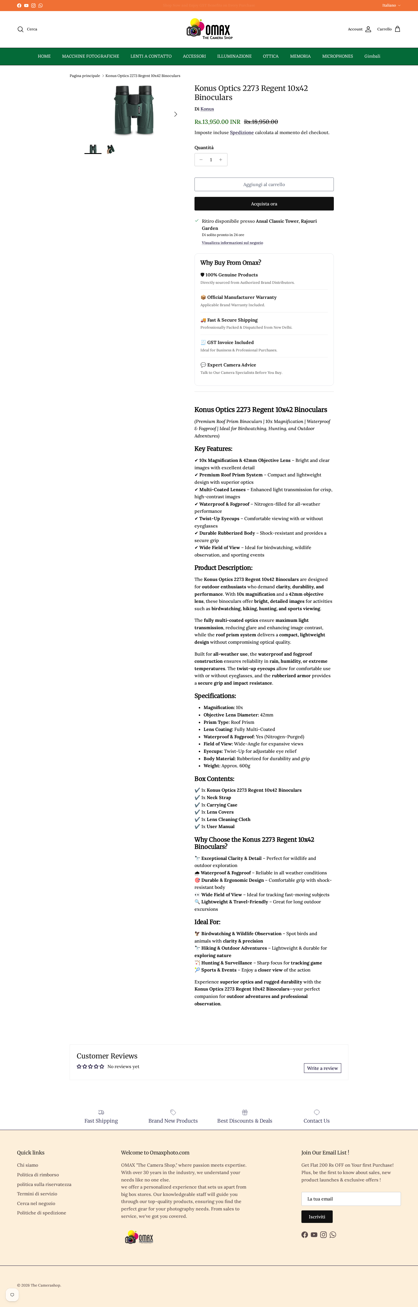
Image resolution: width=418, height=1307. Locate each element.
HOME (44, 57)
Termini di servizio (37, 1193)
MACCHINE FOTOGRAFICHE (90, 57)
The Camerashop (45, 1285)
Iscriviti (317, 1217)
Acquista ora (264, 204)
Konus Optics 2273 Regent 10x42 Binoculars (142, 75)
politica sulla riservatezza (44, 1184)
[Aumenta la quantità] (222, 159)
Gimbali (372, 57)
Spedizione (242, 132)
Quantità (204, 147)
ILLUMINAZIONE (234, 57)
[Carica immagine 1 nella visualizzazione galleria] (133, 111)
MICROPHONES (337, 57)
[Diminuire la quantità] (200, 159)
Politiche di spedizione (41, 1213)
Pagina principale (85, 75)
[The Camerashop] (209, 29)
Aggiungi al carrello (264, 184)
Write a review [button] (322, 1068)
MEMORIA (300, 57)
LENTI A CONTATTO (151, 57)
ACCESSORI (194, 57)
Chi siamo (27, 1165)
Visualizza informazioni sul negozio (232, 242)
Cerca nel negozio (36, 1203)
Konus (207, 109)
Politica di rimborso (38, 1174)
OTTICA (271, 57)
